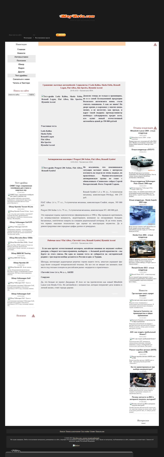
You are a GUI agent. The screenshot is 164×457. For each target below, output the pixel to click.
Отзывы (92, 431)
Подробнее (114, 151)
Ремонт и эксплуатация (73, 431)
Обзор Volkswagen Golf (20, 278)
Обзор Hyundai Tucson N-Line (21, 207)
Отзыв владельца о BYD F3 (143, 150)
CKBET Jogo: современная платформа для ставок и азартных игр (21, 188)
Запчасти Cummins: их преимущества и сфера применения (142, 313)
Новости (21, 53)
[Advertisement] (21, 138)
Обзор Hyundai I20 (20, 263)
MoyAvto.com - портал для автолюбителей (86, 438)
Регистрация (28, 38)
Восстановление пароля (42, 38)
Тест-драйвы (85, 431)
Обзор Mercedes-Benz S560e (20, 238)
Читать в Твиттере (21, 83)
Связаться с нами (21, 79)
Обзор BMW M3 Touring (20, 253)
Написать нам (100, 431)
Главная (21, 49)
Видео (21, 68)
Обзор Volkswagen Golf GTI (21, 222)
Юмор (21, 64)
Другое (21, 72)
